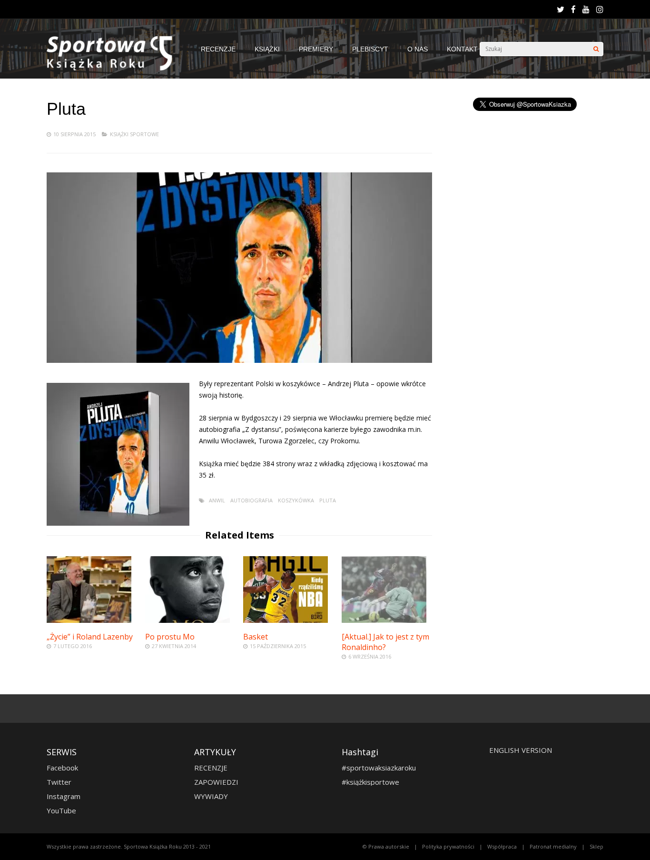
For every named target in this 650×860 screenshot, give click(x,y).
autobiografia (251, 500)
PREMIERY (316, 49)
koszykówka (296, 500)
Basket (255, 636)
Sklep (596, 846)
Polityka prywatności (448, 846)
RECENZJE (218, 49)
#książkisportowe (370, 782)
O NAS (417, 49)
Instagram (63, 796)
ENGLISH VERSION (520, 750)
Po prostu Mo (170, 636)
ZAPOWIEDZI (216, 782)
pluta (327, 500)
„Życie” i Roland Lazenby (90, 636)
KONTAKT (462, 49)
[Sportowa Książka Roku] (114, 68)
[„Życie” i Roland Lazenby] (89, 620)
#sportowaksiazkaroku (379, 767)
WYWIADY (211, 796)
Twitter (59, 782)
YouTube (61, 810)
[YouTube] (586, 9)
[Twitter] (560, 9)
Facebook (62, 767)
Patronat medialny (553, 846)
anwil (217, 500)
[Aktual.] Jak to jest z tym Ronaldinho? (385, 641)
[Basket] (285, 620)
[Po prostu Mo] (187, 620)
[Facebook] (573, 9)
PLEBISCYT (370, 49)
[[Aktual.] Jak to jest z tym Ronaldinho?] (384, 620)
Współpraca (502, 846)
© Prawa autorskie (386, 846)
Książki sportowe (134, 134)
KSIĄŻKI (267, 49)
